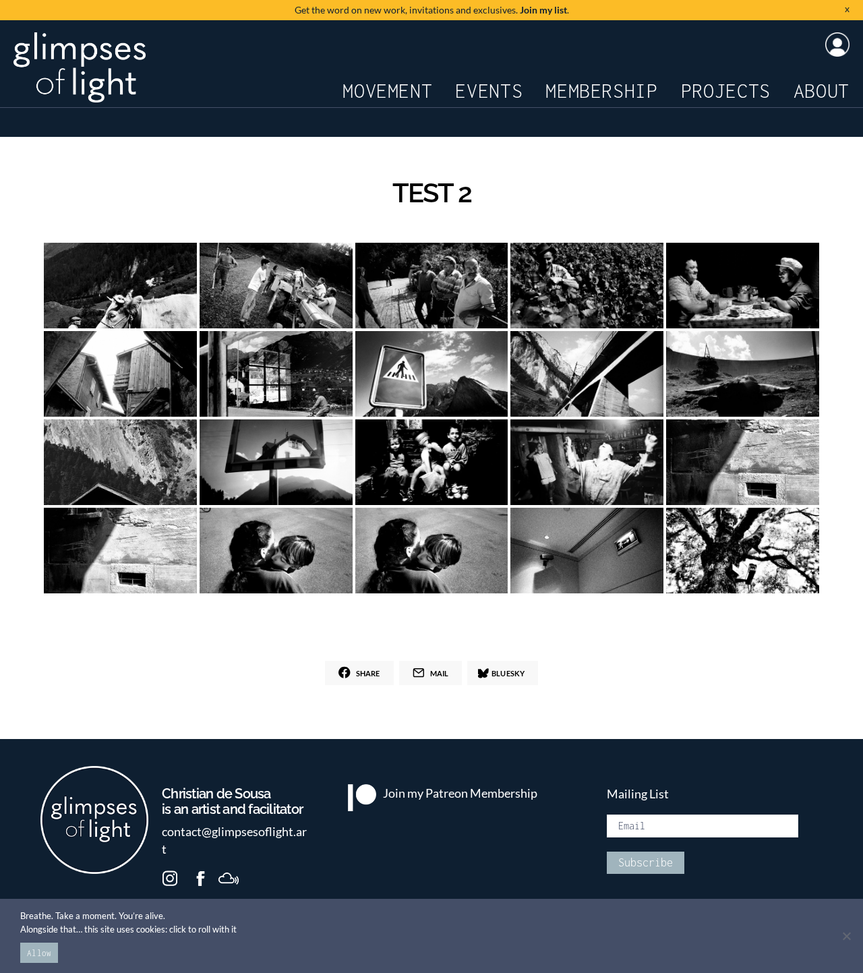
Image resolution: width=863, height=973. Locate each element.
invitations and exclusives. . (432, 10)
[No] (846, 936)
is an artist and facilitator (232, 801)
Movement (387, 91)
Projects (726, 91)
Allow (39, 953)
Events (489, 91)
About (822, 91)
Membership (601, 91)
